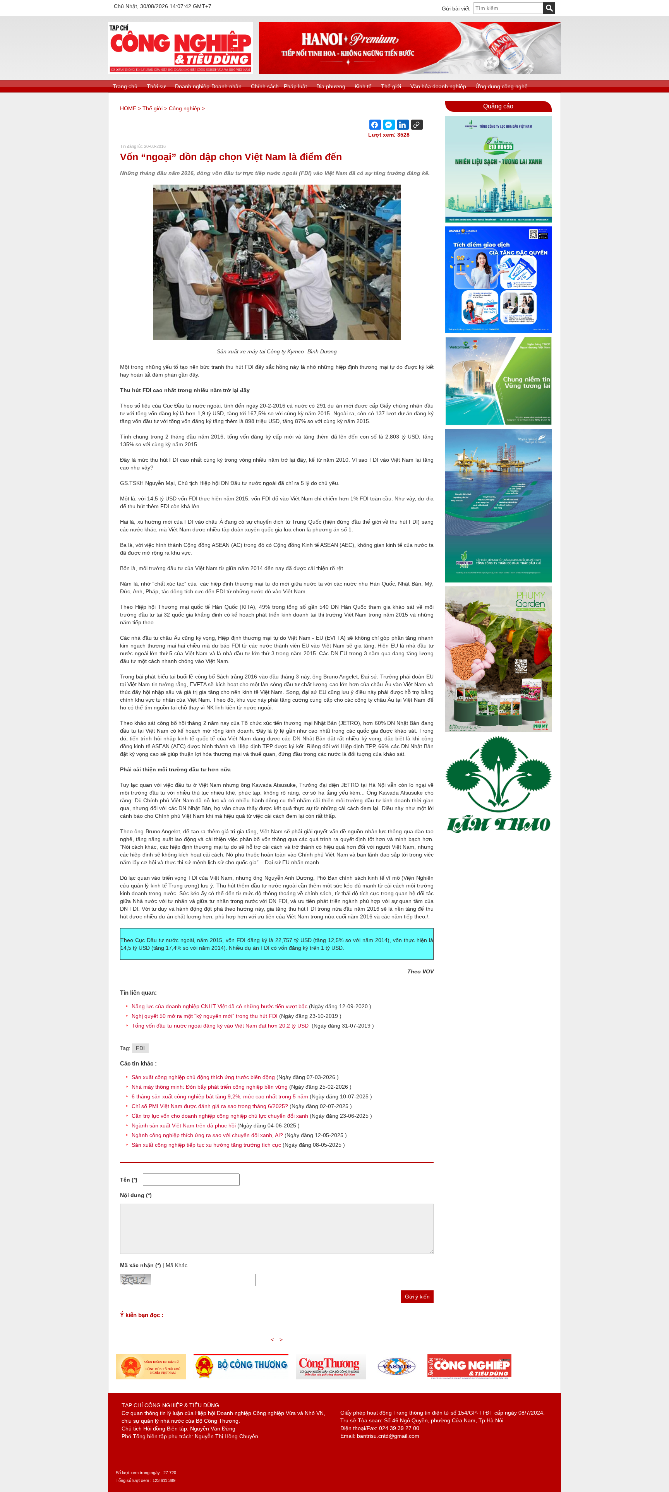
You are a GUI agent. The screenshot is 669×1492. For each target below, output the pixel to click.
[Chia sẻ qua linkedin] (403, 125)
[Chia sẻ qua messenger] (389, 125)
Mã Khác (176, 1265)
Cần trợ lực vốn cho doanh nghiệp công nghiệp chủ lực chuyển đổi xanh (220, 1116)
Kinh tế (363, 86)
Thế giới (391, 86)
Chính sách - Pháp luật (279, 86)
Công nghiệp (184, 108)
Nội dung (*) (136, 1195)
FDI (140, 1048)
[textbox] (508, 8)
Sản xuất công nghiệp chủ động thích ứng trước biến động (203, 1077)
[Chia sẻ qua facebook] (375, 125)
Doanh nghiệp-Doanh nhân (208, 86)
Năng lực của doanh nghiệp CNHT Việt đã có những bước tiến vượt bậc (220, 1006)
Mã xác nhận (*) (140, 1265)
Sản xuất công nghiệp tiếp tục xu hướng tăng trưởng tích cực (207, 1145)
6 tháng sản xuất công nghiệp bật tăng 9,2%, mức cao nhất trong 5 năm (220, 1096)
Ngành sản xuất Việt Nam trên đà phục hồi (184, 1125)
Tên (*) (128, 1180)
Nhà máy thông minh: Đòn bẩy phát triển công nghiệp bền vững (210, 1087)
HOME (128, 108)
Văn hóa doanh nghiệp (438, 86)
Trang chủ (125, 86)
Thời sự (156, 86)
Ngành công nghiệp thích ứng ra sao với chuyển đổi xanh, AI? (207, 1135)
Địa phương (330, 86)
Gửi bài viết (456, 8)
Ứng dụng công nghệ (501, 86)
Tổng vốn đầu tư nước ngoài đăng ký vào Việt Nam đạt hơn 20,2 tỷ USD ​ (221, 1026)
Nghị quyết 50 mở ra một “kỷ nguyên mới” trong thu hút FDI (205, 1016)
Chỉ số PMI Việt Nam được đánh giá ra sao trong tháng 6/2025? (210, 1106)
